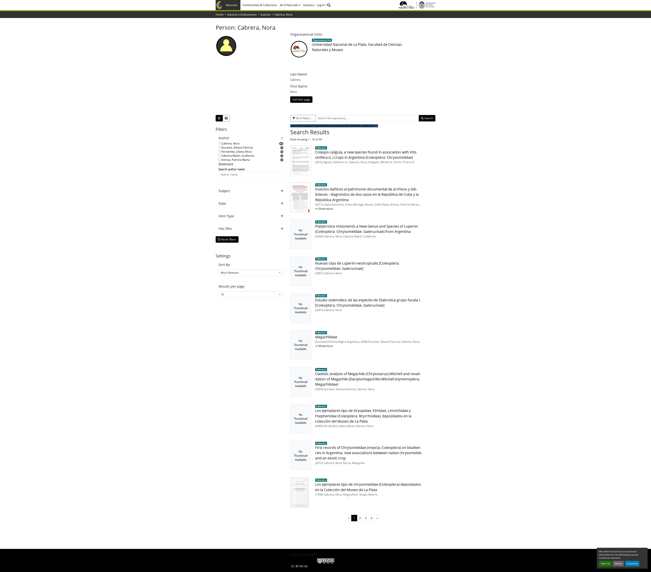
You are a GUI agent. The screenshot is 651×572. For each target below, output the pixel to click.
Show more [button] (226, 164)
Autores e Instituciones (242, 14)
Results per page (231, 286)
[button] (329, 5)
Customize (632, 563)
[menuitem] (290, 5)
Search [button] (428, 118)
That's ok (605, 563)
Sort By (224, 265)
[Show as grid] (226, 118)
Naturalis (231, 5)
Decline (618, 563)
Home (219, 14)
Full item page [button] (301, 99)
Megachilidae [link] (326, 337)
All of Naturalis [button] (289, 5)
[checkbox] (220, 143)
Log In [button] (321, 5)
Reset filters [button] (228, 239)
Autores (265, 14)
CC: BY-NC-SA (299, 566)
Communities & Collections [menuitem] (259, 5)
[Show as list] (219, 118)
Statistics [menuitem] (309, 5)
